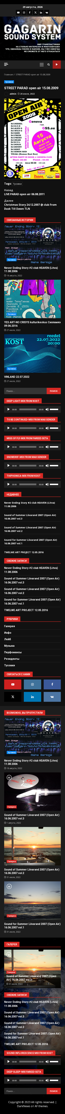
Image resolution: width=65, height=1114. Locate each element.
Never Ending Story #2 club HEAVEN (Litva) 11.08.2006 (32, 244)
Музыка (9, 645)
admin (12, 93)
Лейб (7, 639)
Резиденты (11, 658)
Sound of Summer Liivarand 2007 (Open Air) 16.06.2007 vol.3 (32, 791)
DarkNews (23, 1106)
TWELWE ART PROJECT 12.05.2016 (24, 552)
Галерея (9, 626)
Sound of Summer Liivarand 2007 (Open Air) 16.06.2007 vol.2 (32, 846)
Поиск (57, 64)
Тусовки (9, 82)
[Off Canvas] (6, 64)
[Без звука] (47, 409)
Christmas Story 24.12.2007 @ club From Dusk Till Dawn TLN (30, 205)
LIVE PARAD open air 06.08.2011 (24, 192)
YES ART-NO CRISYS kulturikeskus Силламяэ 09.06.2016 (32, 299)
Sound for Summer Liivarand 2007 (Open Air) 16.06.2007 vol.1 (32, 900)
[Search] (49, 64)
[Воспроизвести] (8, 409)
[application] (32, 409)
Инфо (7, 632)
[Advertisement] (32, 48)
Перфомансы (13, 652)
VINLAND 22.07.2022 (32, 353)
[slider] (54, 409)
